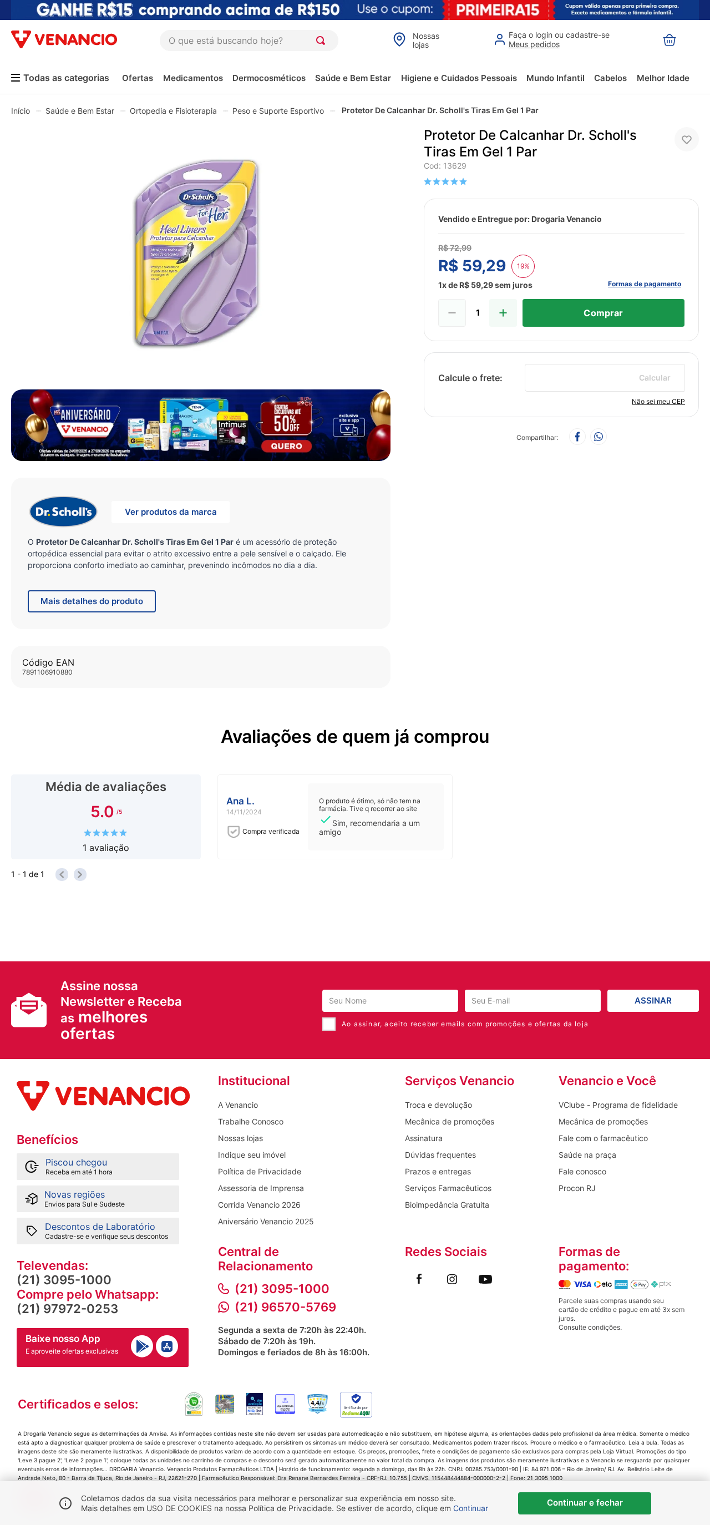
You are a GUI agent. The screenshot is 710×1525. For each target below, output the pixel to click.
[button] (200, 255)
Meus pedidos (534, 44)
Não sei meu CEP (658, 401)
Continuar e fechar (585, 1502)
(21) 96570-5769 (285, 1307)
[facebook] (577, 437)
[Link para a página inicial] (20, 110)
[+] (503, 313)
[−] (452, 313)
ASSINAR (653, 1000)
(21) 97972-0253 (67, 1308)
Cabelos (610, 78)
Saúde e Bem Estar (353, 78)
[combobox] (249, 40)
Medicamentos (193, 78)
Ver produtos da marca (171, 511)
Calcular (655, 377)
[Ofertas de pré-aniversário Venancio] (200, 422)
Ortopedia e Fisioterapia (173, 110)
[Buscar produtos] (322, 40)
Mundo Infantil (555, 78)
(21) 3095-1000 (64, 1280)
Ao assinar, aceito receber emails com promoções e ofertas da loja (465, 1024)
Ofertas (137, 78)
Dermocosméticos (269, 78)
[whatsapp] (598, 437)
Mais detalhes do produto (91, 601)
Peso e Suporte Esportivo (278, 110)
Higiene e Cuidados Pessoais (459, 78)
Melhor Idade (663, 78)
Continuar (470, 1508)
